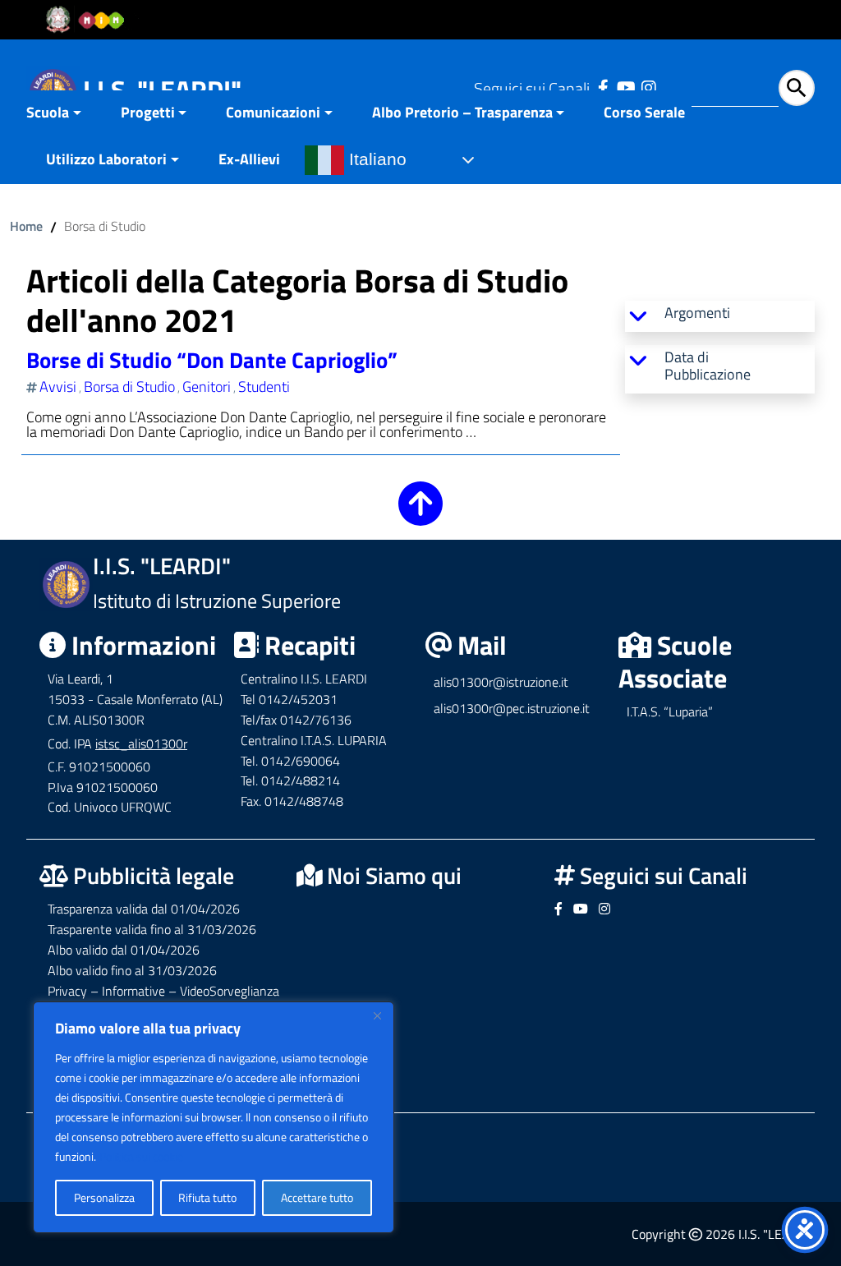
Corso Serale (644, 112)
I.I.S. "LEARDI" (162, 89)
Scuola (47, 112)
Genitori (206, 386)
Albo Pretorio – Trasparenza (462, 112)
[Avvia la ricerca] (797, 88)
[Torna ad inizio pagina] (420, 515)
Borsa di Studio (129, 386)
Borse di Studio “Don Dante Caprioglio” (212, 359)
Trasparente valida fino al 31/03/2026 (152, 929)
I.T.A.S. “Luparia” (670, 711)
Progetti (148, 112)
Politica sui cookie (141, 1156)
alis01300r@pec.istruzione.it (512, 708)
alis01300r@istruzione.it (501, 682)
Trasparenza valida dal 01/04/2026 (144, 908)
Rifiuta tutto (207, 1197)
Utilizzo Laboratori (106, 159)
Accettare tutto (317, 1197)
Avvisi (57, 386)
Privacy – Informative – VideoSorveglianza (163, 991)
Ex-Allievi (249, 159)
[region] (213, 1117)
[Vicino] (377, 1015)
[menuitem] (63, 113)
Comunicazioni (273, 112)
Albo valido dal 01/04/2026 (124, 950)
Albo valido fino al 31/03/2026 (132, 970)
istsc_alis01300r (141, 743)
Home (26, 226)
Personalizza (104, 1197)
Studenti (264, 386)
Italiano (375, 159)
